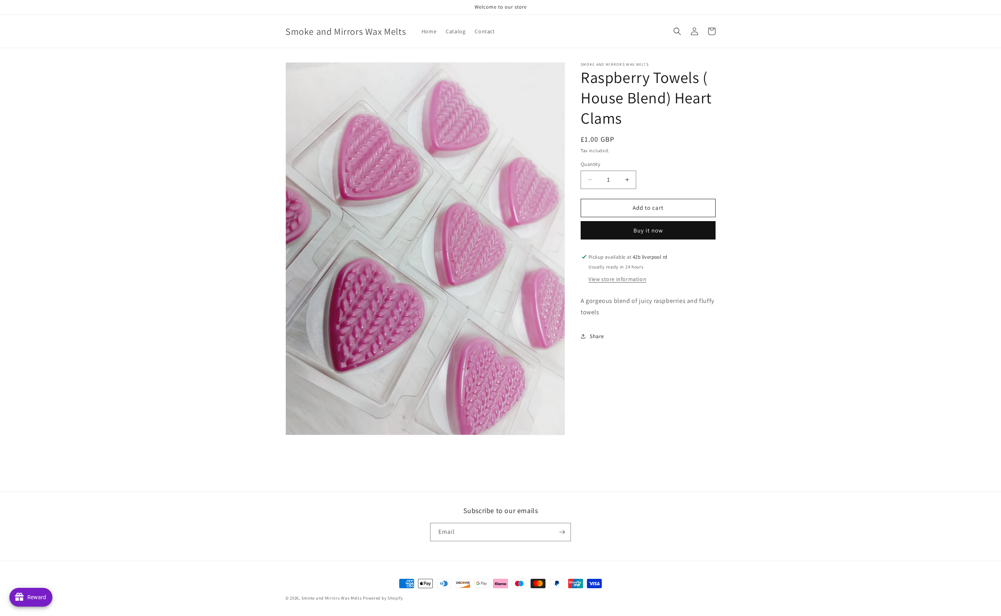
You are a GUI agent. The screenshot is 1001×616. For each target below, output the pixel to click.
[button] (677, 31)
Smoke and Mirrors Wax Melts (331, 598)
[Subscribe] (561, 532)
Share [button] (597, 336)
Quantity (590, 164)
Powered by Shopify (383, 598)
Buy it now (648, 230)
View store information (617, 279)
